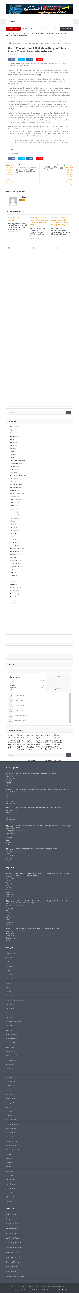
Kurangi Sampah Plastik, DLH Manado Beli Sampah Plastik (36, 849)
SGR (11, 579)
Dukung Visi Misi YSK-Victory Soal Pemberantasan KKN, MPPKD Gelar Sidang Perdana (37, 232)
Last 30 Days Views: (13, 1243)
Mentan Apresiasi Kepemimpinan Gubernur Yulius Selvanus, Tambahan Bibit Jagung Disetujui (60, 231)
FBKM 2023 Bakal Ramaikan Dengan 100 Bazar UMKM (52, 168)
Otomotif (13, 542)
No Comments (42, 55)
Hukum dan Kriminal (16, 475)
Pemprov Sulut (14, 551)
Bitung (12, 442)
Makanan (13, 512)
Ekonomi (13, 469)
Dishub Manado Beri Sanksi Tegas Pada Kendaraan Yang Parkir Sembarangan (43, 789)
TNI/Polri (13, 591)
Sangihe (12, 576)
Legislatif (12, 509)
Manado (34, 55)
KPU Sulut (13, 506)
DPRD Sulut (13, 466)
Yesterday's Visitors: (13, 1233)
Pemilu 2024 (13, 545)
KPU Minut (13, 503)
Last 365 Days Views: (13, 1248)
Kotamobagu (14, 497)
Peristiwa (13, 557)
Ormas (12, 539)
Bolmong (13, 445)
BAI (11, 433)
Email (69, 55)
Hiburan (12, 472)
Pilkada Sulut (14, 563)
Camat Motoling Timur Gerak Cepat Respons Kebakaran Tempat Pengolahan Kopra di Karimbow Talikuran (43, 874)
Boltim (12, 454)
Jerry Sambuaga (15, 484)
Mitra (11, 527)
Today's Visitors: (11, 1224)
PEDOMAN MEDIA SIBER (36, 1290)
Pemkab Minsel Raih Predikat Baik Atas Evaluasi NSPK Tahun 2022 (39, 773)
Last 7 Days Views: (12, 1238)
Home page (15, 1290)
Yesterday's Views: (12, 1228)
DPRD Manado (14, 463)
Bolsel (12, 451)
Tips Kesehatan (14, 588)
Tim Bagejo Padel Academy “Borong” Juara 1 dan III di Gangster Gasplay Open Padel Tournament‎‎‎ (17, 226)
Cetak (63, 55)
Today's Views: (11, 1219)
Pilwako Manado (15, 566)
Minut (12, 524)
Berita (12, 439)
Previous (22, 165)
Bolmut (12, 448)
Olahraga (13, 533)
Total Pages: (10, 1271)
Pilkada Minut (14, 560)
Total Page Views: (12, 1262)
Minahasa (13, 518)
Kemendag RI (14, 487)
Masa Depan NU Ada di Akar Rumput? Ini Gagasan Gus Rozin (37, 928)
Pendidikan (13, 554)
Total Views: (10, 1252)
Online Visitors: (11, 1214)
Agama (12, 430)
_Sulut (12, 603)
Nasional (12, 530)
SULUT (12, 582)
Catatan (12, 457)
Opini (11, 536)
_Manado (13, 600)
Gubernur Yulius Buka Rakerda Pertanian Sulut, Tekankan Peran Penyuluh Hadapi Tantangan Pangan (42, 902)
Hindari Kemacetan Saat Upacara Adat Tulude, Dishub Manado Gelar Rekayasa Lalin (43, 827)
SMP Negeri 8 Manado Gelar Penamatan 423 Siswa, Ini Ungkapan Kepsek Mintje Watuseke (26, 170)
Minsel (12, 521)
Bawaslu (12, 436)
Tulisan (12, 597)
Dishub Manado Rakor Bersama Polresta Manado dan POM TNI (38, 807)
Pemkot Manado (15, 548)
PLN (11, 569)
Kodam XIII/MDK (15, 494)
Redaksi (16, 55)
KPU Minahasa (14, 500)
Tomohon (13, 594)
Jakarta (12, 481)
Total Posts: (10, 1267)
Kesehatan (13, 491)
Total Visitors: (10, 1257)
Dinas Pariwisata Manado (18, 460)
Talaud (12, 585)
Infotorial (13, 478)
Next (58, 165)
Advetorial (13, 427)
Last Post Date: (11, 1276)
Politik (12, 573)
